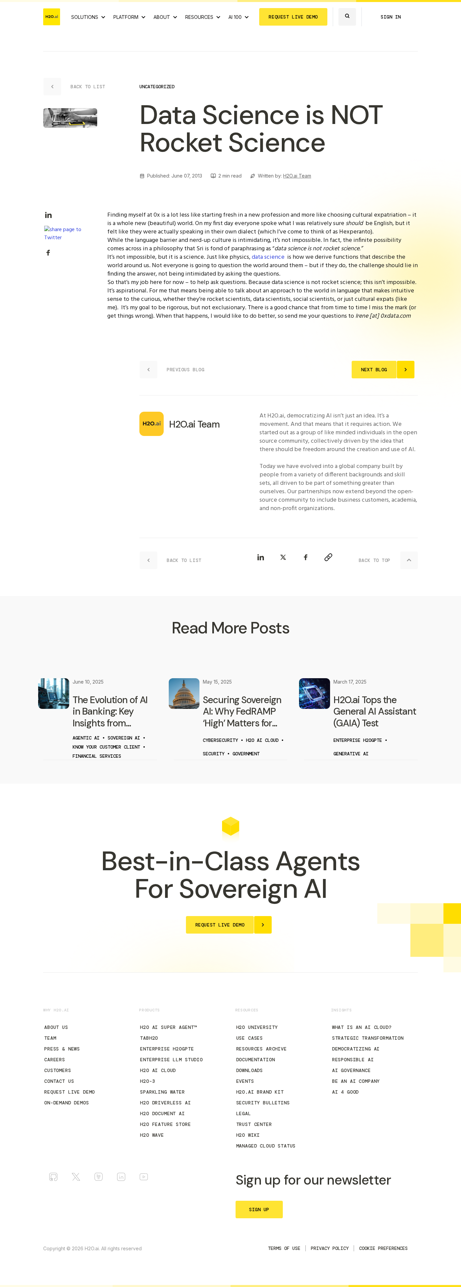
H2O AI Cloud (158, 1070)
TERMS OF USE (284, 1248)
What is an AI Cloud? (362, 1027)
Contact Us (59, 1081)
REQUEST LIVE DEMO (293, 17)
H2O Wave (152, 1135)
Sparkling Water (162, 1092)
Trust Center (254, 1124)
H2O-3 (147, 1081)
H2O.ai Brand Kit (260, 1092)
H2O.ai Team (297, 176)
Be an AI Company (356, 1081)
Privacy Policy (330, 1248)
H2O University (257, 1027)
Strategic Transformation (368, 1038)
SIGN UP (259, 1209)
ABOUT (162, 17)
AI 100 (235, 17)
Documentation (255, 1060)
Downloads (249, 1070)
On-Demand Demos (66, 1103)
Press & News (62, 1049)
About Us (56, 1027)
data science (268, 257)
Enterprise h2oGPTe (167, 1049)
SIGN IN (391, 17)
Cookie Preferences (383, 1248)
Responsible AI (353, 1060)
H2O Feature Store (165, 1124)
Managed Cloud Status (266, 1146)
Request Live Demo (69, 1092)
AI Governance (351, 1070)
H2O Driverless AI (165, 1103)
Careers (54, 1060)
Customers (57, 1070)
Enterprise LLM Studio (171, 1060)
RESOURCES (199, 17)
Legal (243, 1113)
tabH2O (149, 1038)
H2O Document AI (162, 1113)
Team (50, 1038)
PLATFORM (125, 17)
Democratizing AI (356, 1049)
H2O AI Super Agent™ (168, 1027)
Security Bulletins (263, 1103)
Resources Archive (261, 1049)
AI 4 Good (345, 1092)
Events (245, 1081)
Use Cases (249, 1038)
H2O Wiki (248, 1135)
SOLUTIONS (84, 17)
